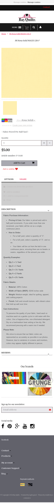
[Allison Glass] (14, 378)
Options (9, 179)
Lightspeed (33, 495)
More (24, 120)
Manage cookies (20, 2)
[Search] (34, 27)
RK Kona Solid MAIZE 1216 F (20, 34)
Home (3, 34)
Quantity (4, 138)
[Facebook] (2, 426)
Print (8, 200)
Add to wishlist (8, 169)
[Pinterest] (9, 426)
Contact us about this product (19, 187)
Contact (46, 7)
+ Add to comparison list (17, 196)
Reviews (5, 353)
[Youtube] (25, 426)
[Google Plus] (17, 426)
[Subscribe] (50, 409)
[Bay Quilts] (27, 18)
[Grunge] (40, 384)
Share (23, 179)
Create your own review (22, 125)
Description (8, 209)
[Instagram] (32, 426)
